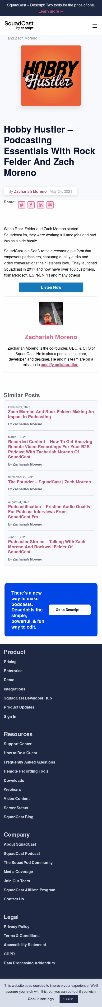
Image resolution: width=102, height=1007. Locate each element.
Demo (9, 679)
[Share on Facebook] (31, 204)
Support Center (18, 743)
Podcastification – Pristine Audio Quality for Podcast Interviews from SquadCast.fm (49, 511)
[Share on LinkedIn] (40, 204)
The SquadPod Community (28, 862)
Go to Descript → (70, 609)
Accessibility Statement (25, 944)
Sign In (10, 716)
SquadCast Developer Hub (28, 698)
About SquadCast (20, 844)
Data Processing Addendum (29, 963)
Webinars (12, 789)
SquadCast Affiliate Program (29, 890)
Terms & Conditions (22, 935)
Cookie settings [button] (41, 998)
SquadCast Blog (18, 816)
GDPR (9, 954)
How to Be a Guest (20, 752)
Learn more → (51, 11)
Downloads (14, 780)
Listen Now (51, 287)
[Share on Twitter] (21, 204)
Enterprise (13, 670)
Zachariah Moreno (30, 191)
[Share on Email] (50, 204)
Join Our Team (17, 880)
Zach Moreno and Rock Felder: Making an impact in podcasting (51, 414)
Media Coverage (18, 871)
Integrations (14, 689)
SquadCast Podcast (22, 853)
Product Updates (19, 707)
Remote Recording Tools (26, 771)
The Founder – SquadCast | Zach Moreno (49, 482)
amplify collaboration (60, 364)
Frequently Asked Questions (29, 762)
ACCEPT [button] (68, 999)
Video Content (17, 798)
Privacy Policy (16, 926)
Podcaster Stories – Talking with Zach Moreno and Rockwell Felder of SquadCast (46, 546)
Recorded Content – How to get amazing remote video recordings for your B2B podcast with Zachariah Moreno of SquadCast (50, 449)
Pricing (10, 661)
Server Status (16, 807)
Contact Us (14, 899)
